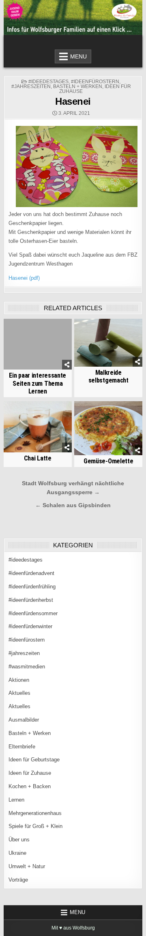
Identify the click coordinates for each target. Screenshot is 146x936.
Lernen (16, 800)
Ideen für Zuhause (30, 773)
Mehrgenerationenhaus (35, 813)
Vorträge (18, 880)
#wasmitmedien (27, 667)
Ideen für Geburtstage (34, 760)
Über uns (19, 840)
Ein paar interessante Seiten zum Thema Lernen (37, 383)
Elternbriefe (22, 747)
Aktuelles (19, 693)
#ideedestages (48, 81)
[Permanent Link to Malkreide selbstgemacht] (108, 343)
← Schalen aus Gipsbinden (73, 505)
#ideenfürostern (95, 81)
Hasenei (73, 101)
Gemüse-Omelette (108, 461)
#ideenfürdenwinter (30, 626)
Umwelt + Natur (27, 866)
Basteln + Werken (77, 86)
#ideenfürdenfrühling (32, 587)
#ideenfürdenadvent (31, 573)
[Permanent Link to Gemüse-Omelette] (108, 428)
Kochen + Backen (30, 786)
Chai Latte (38, 458)
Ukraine (17, 853)
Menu (78, 56)
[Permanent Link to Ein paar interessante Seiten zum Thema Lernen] (38, 344)
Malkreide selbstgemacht (108, 376)
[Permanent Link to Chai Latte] (38, 426)
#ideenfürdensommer (33, 613)
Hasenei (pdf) (24, 278)
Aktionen (19, 680)
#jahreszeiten (31, 86)
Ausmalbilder (24, 720)
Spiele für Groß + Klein (35, 826)
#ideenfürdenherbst (31, 600)
